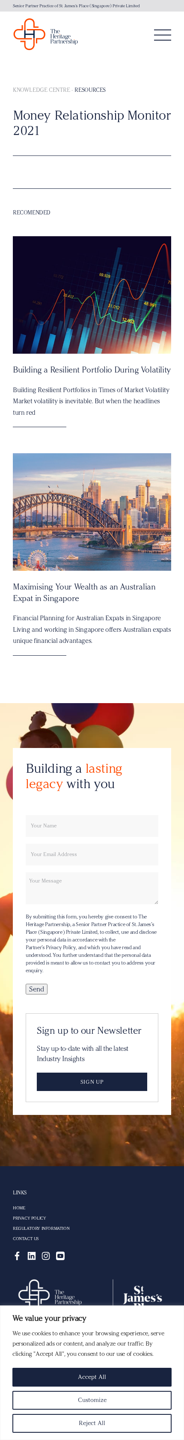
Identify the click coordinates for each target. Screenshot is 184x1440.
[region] (92, 1372)
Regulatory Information (41, 1228)
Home (19, 1208)
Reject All (92, 1423)
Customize (92, 1400)
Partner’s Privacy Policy (51, 947)
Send (36, 989)
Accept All (92, 1377)
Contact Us (26, 1238)
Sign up (92, 1082)
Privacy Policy (29, 1218)
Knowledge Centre (41, 89)
